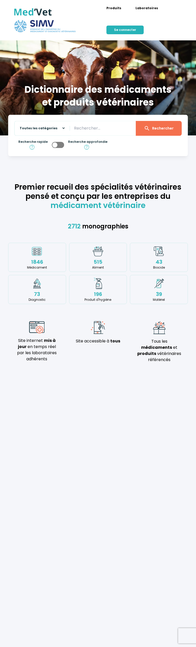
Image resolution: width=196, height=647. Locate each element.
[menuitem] (113, 8)
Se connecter (125, 30)
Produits (113, 8)
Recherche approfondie (87, 142)
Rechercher (163, 128)
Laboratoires (147, 8)
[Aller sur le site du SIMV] (45, 26)
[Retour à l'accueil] (33, 12)
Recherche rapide (33, 142)
